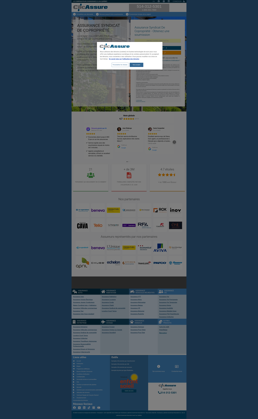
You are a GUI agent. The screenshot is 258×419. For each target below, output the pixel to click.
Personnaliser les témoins (120, 64)
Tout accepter (136, 64)
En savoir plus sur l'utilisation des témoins (124, 59)
